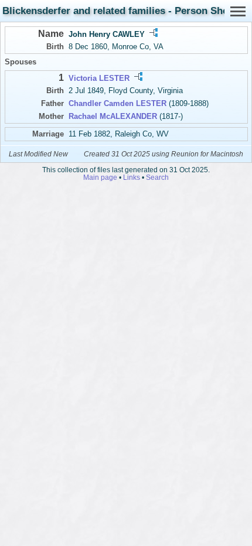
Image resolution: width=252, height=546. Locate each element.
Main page (100, 177)
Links (131, 177)
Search (157, 177)
